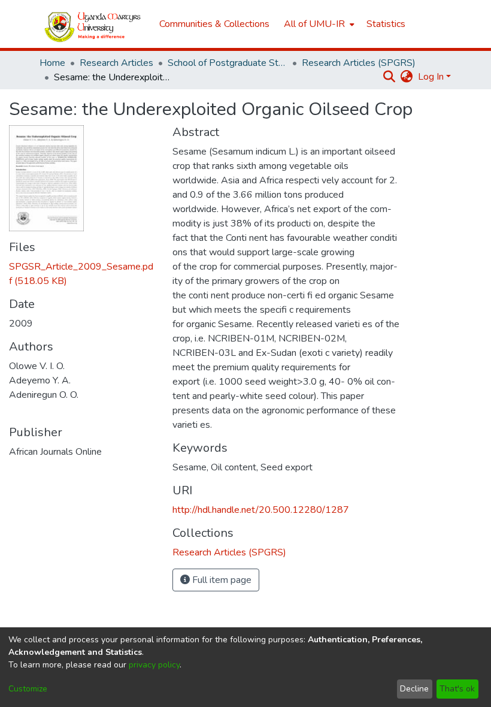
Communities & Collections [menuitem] (214, 24)
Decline (414, 688)
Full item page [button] (220, 580)
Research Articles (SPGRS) (359, 63)
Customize (27, 688)
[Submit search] (389, 77)
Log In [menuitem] (431, 76)
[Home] (93, 24)
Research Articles (116, 63)
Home (52, 63)
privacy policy (154, 664)
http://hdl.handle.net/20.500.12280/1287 (260, 509)
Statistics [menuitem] (385, 24)
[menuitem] (317, 24)
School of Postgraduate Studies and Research (227, 63)
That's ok (457, 688)
